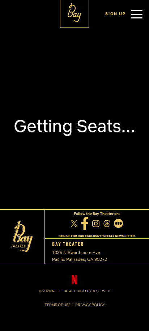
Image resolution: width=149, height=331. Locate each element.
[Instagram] (95, 224)
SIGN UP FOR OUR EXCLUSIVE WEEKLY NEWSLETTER (97, 236)
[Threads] (106, 224)
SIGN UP (115, 13)
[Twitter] (74, 224)
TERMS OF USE (57, 305)
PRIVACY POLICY (90, 305)
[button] (136, 14)
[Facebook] (85, 224)
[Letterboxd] (118, 224)
